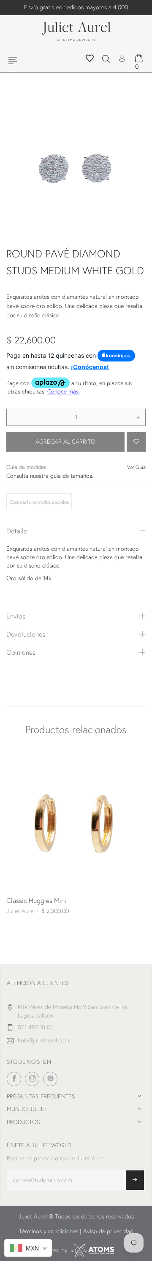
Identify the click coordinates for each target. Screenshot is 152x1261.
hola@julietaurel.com (43, 1040)
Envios (15, 615)
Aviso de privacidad (108, 1231)
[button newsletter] (135, 1180)
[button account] (122, 58)
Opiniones (20, 652)
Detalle (16, 530)
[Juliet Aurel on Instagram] (32, 1079)
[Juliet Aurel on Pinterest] (50, 1079)
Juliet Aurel (20, 911)
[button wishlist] (90, 59)
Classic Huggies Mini (36, 900)
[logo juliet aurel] (76, 30)
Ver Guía (136, 467)
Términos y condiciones (48, 1231)
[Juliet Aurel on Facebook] (14, 1079)
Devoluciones (25, 633)
